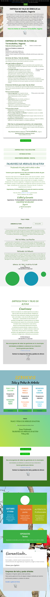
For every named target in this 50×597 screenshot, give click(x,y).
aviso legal (26, 2)
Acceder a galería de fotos (12, 582)
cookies (10, 0)
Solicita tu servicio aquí (25, 350)
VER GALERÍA (38, 223)
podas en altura (25, 192)
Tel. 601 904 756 (25, 454)
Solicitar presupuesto (26, 140)
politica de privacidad (16, 2)
